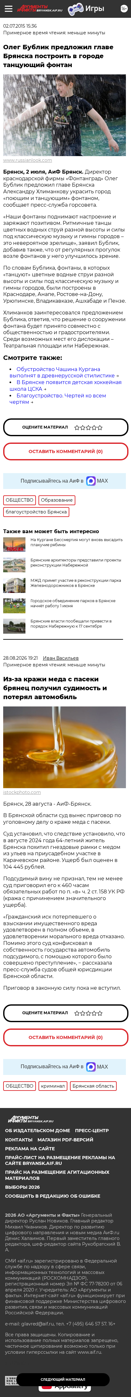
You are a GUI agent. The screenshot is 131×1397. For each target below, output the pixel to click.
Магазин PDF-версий (65, 1140)
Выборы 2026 (22, 1187)
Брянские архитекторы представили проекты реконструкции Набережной (76, 563)
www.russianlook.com (27, 160)
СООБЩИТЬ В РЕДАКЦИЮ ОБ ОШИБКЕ (52, 1196)
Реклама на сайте (30, 1149)
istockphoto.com (22, 792)
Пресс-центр (92, 1130)
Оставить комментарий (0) (66, 451)
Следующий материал (63, 1380)
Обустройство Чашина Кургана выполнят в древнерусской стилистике (62, 372)
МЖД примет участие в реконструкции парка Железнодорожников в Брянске (76, 583)
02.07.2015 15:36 (20, 26)
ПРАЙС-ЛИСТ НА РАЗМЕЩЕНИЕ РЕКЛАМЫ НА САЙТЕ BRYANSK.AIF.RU (60, 1160)
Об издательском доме (37, 1130)
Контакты (18, 1140)
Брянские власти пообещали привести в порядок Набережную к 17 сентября (71, 624)
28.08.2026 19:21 (20, 658)
